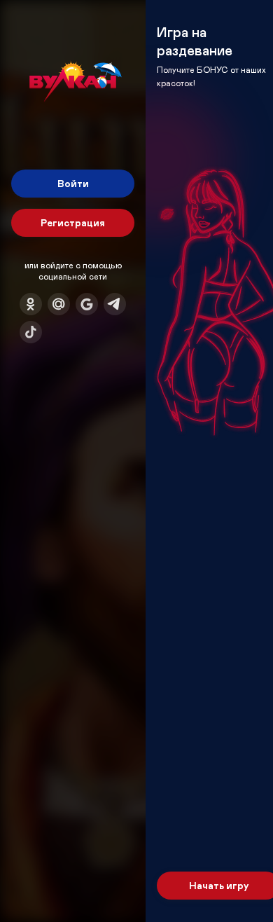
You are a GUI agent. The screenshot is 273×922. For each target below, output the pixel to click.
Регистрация (73, 222)
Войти (73, 183)
